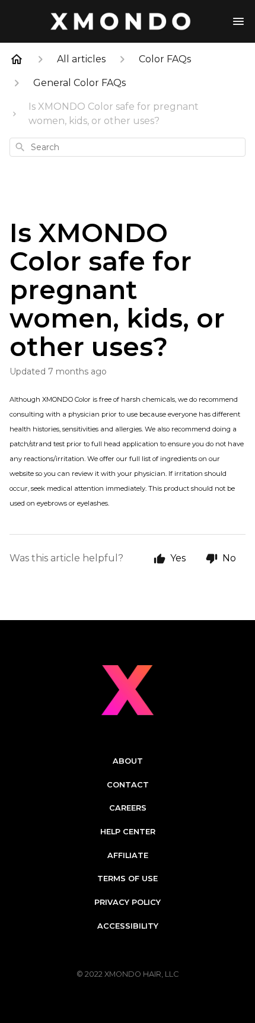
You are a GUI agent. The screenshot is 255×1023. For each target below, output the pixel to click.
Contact (128, 784)
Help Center (127, 831)
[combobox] (127, 147)
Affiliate (127, 855)
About (128, 761)
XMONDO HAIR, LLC (141, 974)
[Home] (16, 59)
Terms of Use (127, 878)
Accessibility (127, 926)
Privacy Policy (127, 902)
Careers (127, 807)
